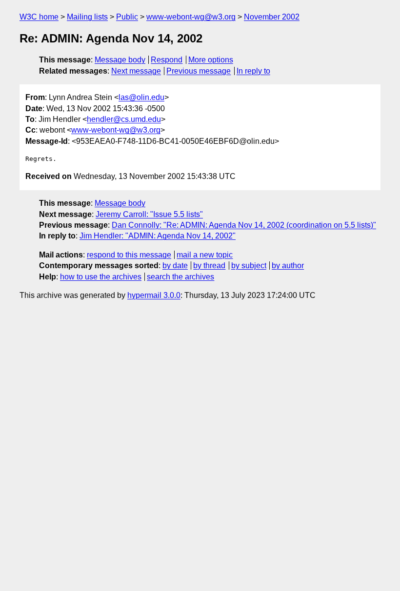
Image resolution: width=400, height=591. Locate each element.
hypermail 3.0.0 (153, 295)
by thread (209, 265)
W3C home (39, 17)
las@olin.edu (141, 97)
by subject (248, 265)
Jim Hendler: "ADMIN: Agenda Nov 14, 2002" (158, 236)
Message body (120, 60)
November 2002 (272, 17)
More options (210, 60)
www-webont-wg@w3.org (191, 17)
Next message (136, 71)
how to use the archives (100, 277)
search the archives (180, 277)
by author (288, 265)
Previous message (198, 71)
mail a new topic (205, 255)
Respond (166, 60)
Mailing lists (87, 17)
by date (175, 265)
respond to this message (129, 255)
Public (127, 17)
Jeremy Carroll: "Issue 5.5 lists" (149, 214)
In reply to (253, 71)
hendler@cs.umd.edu (124, 119)
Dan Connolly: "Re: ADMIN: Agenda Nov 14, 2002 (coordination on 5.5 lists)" (244, 225)
